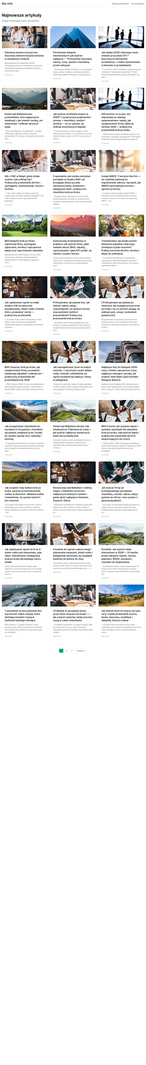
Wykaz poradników (120, 4)
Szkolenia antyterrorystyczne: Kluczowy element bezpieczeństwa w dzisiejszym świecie (24, 55)
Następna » (81, 651)
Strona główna (138, 4)
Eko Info (7, 3)
